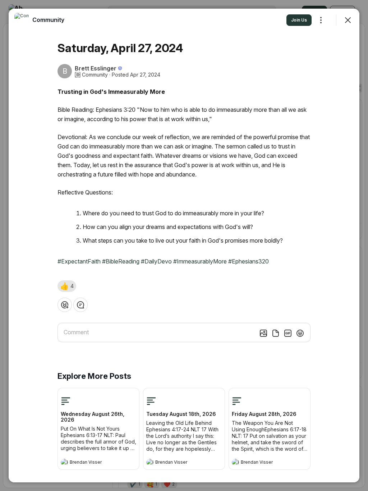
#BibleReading (120, 261)
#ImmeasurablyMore (200, 261)
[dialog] (184, 245)
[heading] (91, 463)
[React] (65, 305)
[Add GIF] (288, 333)
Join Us (299, 20)
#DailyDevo (156, 261)
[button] (67, 286)
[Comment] (80, 305)
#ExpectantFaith (79, 261)
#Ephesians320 (248, 261)
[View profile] (64, 462)
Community (95, 75)
